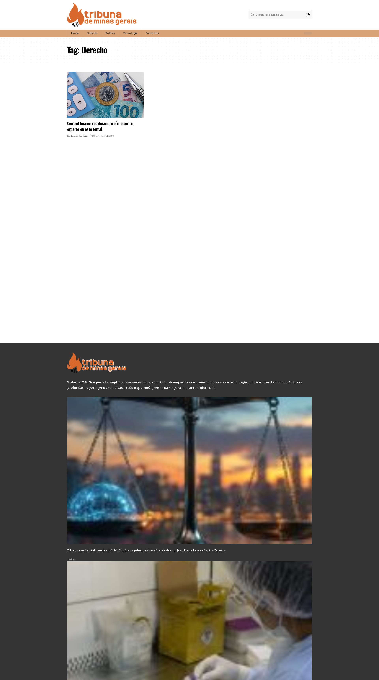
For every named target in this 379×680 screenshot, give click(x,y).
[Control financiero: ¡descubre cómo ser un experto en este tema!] (105, 95)
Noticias (71, 559)
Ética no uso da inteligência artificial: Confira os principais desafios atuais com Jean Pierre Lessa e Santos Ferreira (146, 550)
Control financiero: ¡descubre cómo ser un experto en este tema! (100, 126)
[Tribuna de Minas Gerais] (102, 15)
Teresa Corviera (79, 136)
